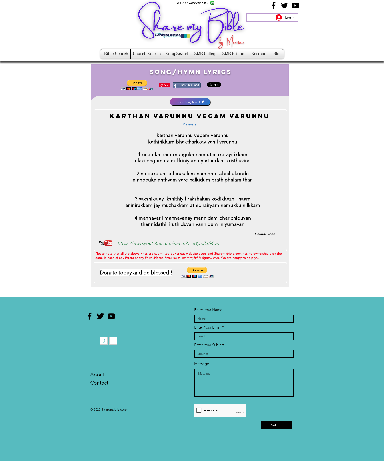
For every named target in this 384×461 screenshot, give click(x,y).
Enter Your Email (207, 327)
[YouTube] (295, 5)
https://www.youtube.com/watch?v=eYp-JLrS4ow (168, 243)
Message (201, 364)
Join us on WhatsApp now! (192, 2)
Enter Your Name (208, 310)
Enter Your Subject (209, 345)
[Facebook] (273, 5)
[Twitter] (284, 5)
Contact (99, 383)
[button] (137, 85)
